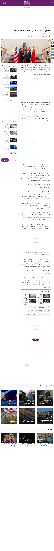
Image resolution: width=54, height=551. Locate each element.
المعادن (27, 69)
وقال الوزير (48, 185)
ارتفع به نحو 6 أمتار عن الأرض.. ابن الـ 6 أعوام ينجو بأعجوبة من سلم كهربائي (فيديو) (45, 445)
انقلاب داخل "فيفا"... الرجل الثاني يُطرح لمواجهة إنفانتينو (5, 82)
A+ (52, 60)
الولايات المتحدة (47, 252)
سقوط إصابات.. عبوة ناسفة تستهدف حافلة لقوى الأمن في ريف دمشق (6, 69)
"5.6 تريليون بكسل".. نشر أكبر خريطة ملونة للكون (28, 444)
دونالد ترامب (48, 164)
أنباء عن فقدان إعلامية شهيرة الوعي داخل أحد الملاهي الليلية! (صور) (6, 146)
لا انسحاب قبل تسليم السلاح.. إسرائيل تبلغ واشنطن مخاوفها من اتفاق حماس (5, 76)
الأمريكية (36, 176)
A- (52, 62)
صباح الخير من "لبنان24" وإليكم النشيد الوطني (6, 153)
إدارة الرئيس (25, 118)
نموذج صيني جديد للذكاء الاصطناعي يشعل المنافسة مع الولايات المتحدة (39, 304)
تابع (35, 339)
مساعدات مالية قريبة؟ (6, 132)
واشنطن (34, 262)
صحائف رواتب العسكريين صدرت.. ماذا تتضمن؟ (5, 125)
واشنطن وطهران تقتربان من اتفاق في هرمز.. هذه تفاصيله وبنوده (25, 298)
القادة (49, 208)
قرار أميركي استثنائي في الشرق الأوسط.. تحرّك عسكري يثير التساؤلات (10, 421)
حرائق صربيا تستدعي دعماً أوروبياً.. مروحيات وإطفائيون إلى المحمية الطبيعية (5, 93)
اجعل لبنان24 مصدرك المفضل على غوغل (38, 36)
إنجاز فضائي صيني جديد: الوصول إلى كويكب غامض (25, 303)
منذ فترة (36, 74)
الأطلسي (41, 262)
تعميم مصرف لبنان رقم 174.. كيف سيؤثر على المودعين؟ (6, 139)
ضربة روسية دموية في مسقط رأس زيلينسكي (5, 88)
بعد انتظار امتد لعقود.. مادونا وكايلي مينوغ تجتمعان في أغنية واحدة (10, 445)
